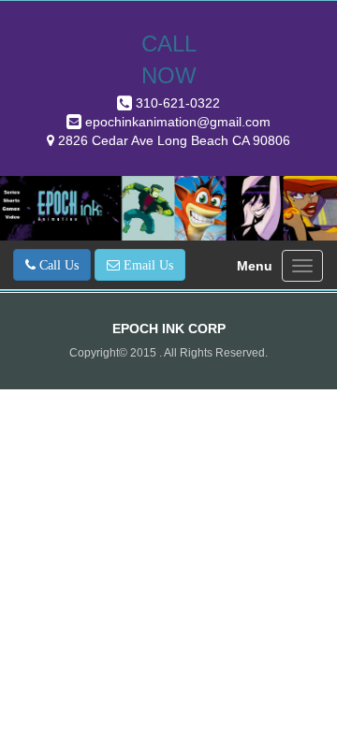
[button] (52, 265)
